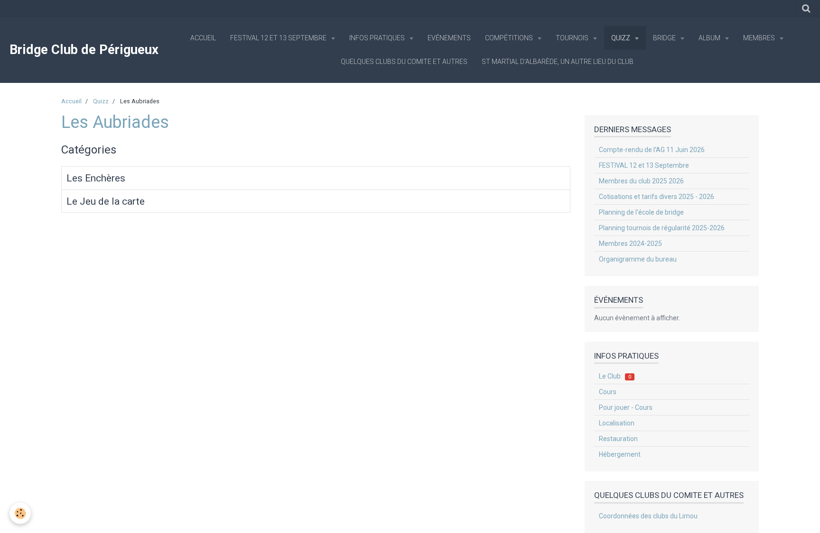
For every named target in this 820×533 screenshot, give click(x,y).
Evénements (449, 38)
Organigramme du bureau (638, 259)
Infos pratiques (377, 38)
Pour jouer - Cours (625, 407)
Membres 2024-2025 (630, 243)
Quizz (621, 38)
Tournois (573, 38)
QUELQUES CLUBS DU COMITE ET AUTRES (404, 61)
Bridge (665, 38)
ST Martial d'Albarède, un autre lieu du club (558, 61)
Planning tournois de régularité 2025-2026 (662, 228)
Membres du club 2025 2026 (641, 181)
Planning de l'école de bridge (641, 212)
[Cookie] (20, 513)
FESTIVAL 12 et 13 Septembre (279, 38)
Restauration (618, 439)
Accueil (203, 38)
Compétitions (509, 38)
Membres (759, 38)
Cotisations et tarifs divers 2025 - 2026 (656, 196)
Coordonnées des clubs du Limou (648, 516)
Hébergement (620, 454)
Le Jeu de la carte (105, 201)
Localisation (616, 423)
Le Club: (615, 376)
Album (710, 38)
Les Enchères (95, 178)
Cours (607, 392)
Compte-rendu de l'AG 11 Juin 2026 (652, 150)
